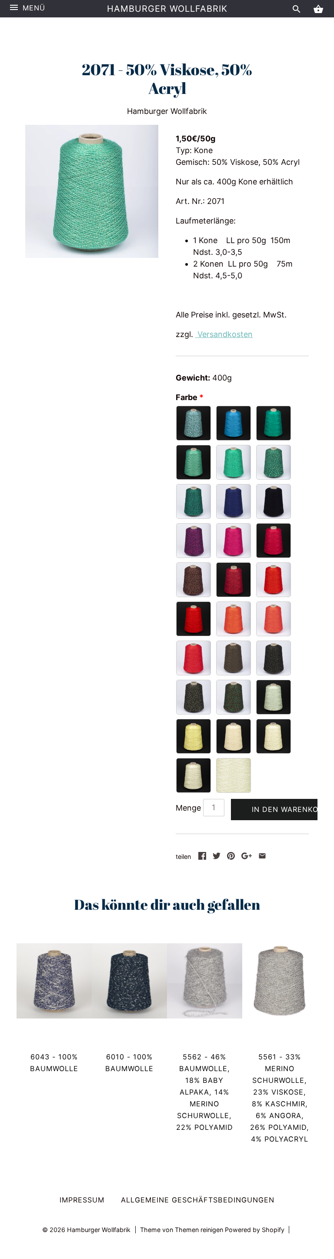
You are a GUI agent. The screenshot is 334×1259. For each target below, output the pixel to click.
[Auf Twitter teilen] (216, 857)
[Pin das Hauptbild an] (231, 857)
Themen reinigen (200, 1229)
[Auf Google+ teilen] (246, 857)
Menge (188, 807)
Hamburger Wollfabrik (167, 8)
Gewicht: (193, 377)
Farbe (186, 397)
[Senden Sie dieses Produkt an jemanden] (262, 857)
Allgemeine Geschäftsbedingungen (197, 1200)
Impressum (82, 1200)
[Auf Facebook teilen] (202, 857)
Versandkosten (224, 334)
